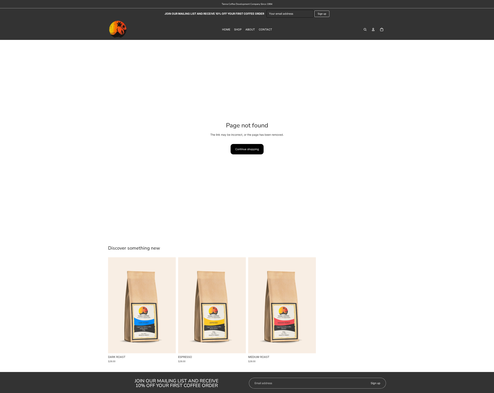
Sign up (322, 13)
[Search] (365, 29)
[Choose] (169, 347)
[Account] (373, 29)
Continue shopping (247, 149)
